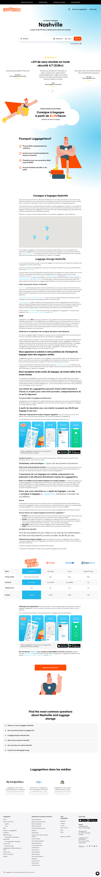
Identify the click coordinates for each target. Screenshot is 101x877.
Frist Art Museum (36, 276)
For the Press (6, 843)
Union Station (31, 269)
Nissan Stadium (23, 302)
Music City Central (36, 826)
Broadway (34, 858)
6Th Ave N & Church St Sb (38, 828)
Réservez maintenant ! (50, 668)
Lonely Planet (42, 312)
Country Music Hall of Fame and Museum (31, 297)
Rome (62, 832)
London (62, 825)
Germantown (35, 832)
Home (4, 819)
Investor (7, 824)
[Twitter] (90, 846)
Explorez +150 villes (65, 836)
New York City (64, 828)
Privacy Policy (6, 852)
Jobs (6, 826)
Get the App (93, 9)
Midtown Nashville (36, 824)
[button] (47, 229)
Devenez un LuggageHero (10, 830)
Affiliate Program (7, 835)
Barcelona (63, 821)
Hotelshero (6, 832)
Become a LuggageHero (79, 9)
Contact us (81, 846)
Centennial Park (36, 852)
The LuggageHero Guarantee (12, 841)
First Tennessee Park (37, 845)
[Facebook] (87, 846)
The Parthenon (35, 850)
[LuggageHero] (12, 11)
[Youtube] (94, 846)
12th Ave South (36, 865)
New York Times (33, 312)
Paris (61, 830)
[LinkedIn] (97, 846)
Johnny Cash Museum (50, 276)
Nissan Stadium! (37, 279)
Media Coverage (9, 846)
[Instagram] (92, 846)
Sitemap (5, 856)
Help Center (6, 839)
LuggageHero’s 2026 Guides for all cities (12, 849)
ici (45, 463)
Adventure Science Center (38, 821)
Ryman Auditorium (36, 819)
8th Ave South (35, 863)
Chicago (62, 823)
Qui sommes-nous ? (8, 821)
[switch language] (69, 9)
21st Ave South (35, 861)
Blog (4, 828)
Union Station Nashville (38, 841)
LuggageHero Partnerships (12, 837)
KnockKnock (32, 310)
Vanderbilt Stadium (24, 279)
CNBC (51, 312)
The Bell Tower (35, 847)
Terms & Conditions (8, 854)
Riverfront (22, 288)
